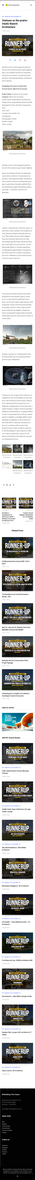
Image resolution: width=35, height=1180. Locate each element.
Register (4, 1124)
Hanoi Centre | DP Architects (12, 1071)
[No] (33, 1173)
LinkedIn (4, 1149)
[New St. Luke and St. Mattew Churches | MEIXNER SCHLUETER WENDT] (17, 613)
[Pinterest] (20, 60)
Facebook (4, 1145)
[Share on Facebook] (10, 60)
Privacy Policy (6, 1128)
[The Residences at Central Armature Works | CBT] (17, 580)
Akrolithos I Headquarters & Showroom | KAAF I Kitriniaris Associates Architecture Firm (8, 516)
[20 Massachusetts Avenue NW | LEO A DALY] (17, 547)
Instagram (5, 1147)
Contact (4, 1132)
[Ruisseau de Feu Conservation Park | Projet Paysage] (17, 646)
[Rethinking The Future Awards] (13, 5)
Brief (3, 1122)
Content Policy (6, 1126)
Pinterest (4, 1152)
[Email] (25, 60)
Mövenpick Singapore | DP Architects (15, 886)
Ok (17, 1176)
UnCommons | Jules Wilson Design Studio (17, 996)
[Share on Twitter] (15, 60)
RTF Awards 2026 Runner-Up (11, 767)
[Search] (31, 5)
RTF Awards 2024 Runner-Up (11, 16)
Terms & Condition (7, 1130)
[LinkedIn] (10, 484)
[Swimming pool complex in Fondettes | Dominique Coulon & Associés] (17, 679)
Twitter (4, 1154)
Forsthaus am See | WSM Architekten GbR (17, 960)
